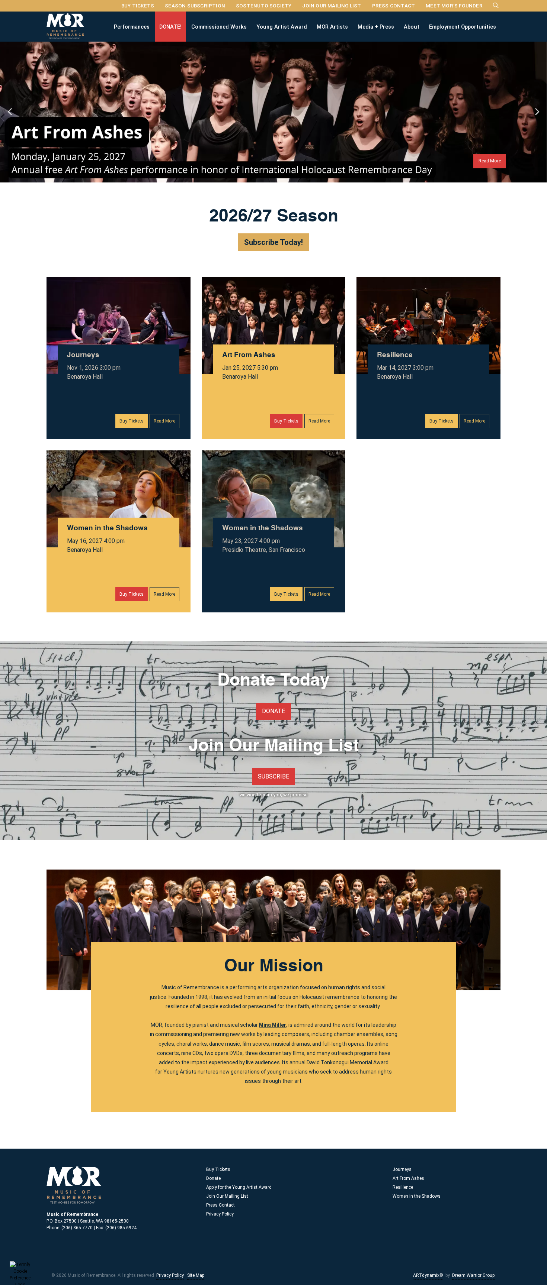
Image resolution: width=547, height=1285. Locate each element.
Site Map (195, 1275)
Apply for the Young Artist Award (239, 1187)
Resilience (395, 355)
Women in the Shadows (107, 528)
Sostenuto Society (263, 6)
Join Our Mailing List (331, 6)
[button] (9, 112)
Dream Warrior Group (473, 1275)
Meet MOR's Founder (454, 6)
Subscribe (273, 776)
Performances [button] (132, 26)
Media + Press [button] (376, 26)
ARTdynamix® (428, 1275)
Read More (490, 161)
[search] (496, 5)
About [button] (411, 26)
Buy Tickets (137, 6)
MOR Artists (332, 26)
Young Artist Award (281, 26)
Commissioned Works (219, 26)
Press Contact (393, 6)
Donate (273, 711)
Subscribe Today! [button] (273, 242)
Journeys (83, 355)
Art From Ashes (248, 355)
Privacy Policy (220, 1214)
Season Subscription (195, 6)
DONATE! (170, 26)
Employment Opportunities (462, 26)
